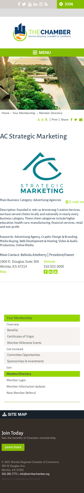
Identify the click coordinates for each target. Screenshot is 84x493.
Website (49, 261)
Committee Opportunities (23, 355)
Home (5, 113)
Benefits (12, 330)
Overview (13, 324)
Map (3, 271)
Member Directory (50, 113)
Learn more (13, 447)
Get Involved (15, 349)
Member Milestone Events (24, 342)
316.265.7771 (10, 473)
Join (9, 367)
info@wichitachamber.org (34, 473)
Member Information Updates (26, 386)
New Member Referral (21, 393)
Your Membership (23, 113)
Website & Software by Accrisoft (21, 479)
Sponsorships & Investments (25, 361)
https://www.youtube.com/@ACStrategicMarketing (55, 271)
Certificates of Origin (20, 336)
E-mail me (76, 202)
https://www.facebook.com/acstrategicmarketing (46, 271)
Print (54, 119)
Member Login (16, 380)
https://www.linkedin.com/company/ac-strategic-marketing (51, 272)
